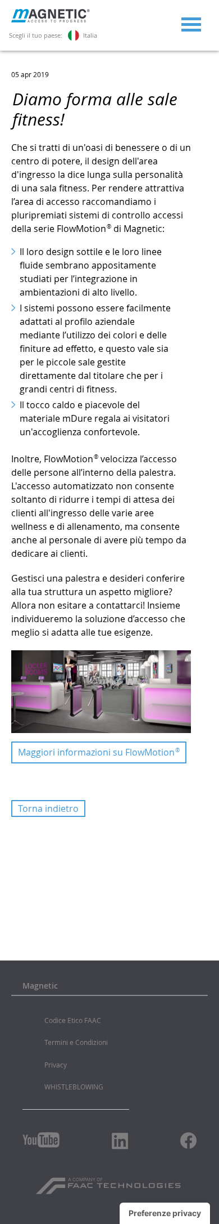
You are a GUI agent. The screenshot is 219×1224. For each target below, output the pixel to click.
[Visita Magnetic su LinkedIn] (120, 1140)
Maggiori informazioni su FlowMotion (99, 752)
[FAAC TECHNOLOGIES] (110, 1182)
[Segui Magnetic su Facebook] (188, 1140)
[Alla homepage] (50, 19)
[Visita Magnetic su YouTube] (41, 1139)
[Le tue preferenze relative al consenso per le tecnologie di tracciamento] (165, 1213)
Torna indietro (48, 808)
